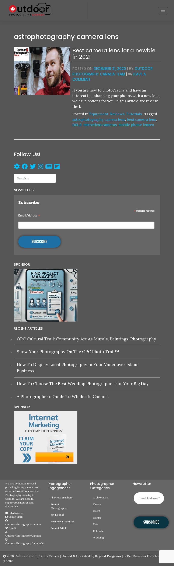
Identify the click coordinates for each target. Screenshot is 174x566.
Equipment (98, 114)
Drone (97, 504)
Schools (98, 531)
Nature (97, 517)
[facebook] (24, 167)
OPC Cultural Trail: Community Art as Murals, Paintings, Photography (86, 338)
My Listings (58, 514)
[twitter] (33, 167)
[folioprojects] (17, 167)
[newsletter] (48, 167)
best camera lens (141, 119)
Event (96, 510)
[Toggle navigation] (163, 10)
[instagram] (40, 167)
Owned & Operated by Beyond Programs (91, 556)
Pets (95, 524)
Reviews (117, 114)
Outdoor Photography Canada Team (112, 71)
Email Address (29, 216)
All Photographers (62, 497)
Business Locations (62, 521)
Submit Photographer (59, 506)
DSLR (77, 124)
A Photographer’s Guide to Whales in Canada (62, 396)
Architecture (100, 497)
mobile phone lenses (136, 124)
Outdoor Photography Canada (37, 556)
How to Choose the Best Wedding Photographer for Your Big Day (83, 383)
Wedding (98, 537)
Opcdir (12, 528)
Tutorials (134, 114)
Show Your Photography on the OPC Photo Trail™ (68, 351)
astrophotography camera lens (98, 119)
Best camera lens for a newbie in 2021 (114, 54)
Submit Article (59, 528)
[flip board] (57, 167)
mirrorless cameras (100, 124)
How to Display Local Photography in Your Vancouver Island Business (78, 367)
